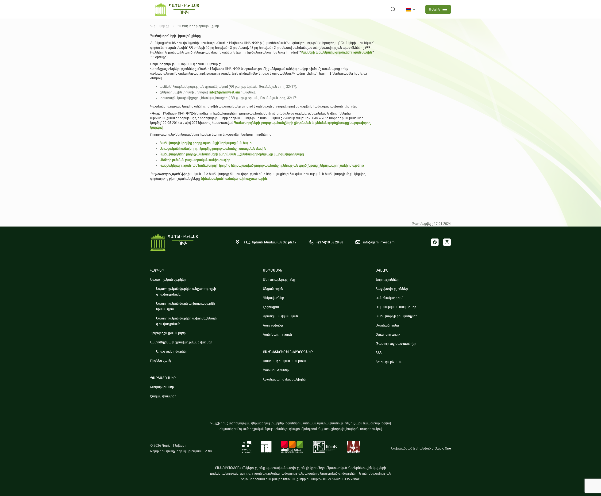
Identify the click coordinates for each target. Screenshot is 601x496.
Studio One (443, 448)
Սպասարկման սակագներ (396, 307)
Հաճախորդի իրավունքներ (396, 316)
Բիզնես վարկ (160, 360)
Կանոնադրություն (277, 334)
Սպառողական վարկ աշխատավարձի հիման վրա (185, 306)
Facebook (435, 242)
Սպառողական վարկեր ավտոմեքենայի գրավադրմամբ (186, 321)
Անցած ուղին (273, 289)
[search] (393, 9)
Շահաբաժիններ (276, 370)
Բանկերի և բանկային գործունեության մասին (336, 52)
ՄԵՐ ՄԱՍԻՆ (272, 270)
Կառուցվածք (273, 325)
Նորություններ (387, 279)
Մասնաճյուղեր (387, 325)
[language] (411, 9)
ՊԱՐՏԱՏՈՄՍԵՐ (163, 378)
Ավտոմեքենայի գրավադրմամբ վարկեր (181, 342)
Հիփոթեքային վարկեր (168, 333)
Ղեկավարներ (273, 298)
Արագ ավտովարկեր (172, 351)
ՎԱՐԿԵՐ (157, 270)
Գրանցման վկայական (280, 316)
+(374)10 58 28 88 (329, 242)
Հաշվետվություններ (392, 289)
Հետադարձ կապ (389, 362)
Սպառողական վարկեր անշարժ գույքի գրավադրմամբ (186, 291)
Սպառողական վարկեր (168, 279)
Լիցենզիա (271, 307)
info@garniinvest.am (378, 242)
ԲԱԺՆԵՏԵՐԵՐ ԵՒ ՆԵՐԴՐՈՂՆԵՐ (288, 352)
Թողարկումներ (162, 387)
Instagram (447, 242)
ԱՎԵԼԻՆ (382, 270)
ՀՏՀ (379, 353)
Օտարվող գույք (388, 334)
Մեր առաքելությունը (279, 279)
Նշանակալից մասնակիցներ (285, 379)
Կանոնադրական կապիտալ (285, 361)
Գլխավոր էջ (159, 26)
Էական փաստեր (163, 396)
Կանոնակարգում (389, 298)
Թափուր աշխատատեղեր (396, 344)
